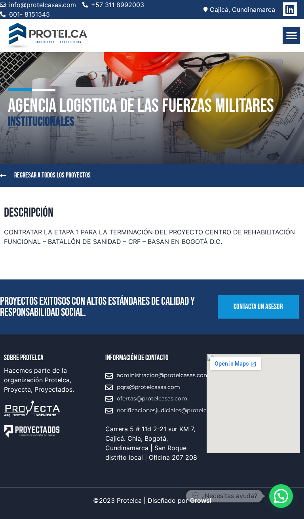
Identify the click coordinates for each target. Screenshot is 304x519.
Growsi (200, 500)
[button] (291, 35)
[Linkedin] (290, 9)
